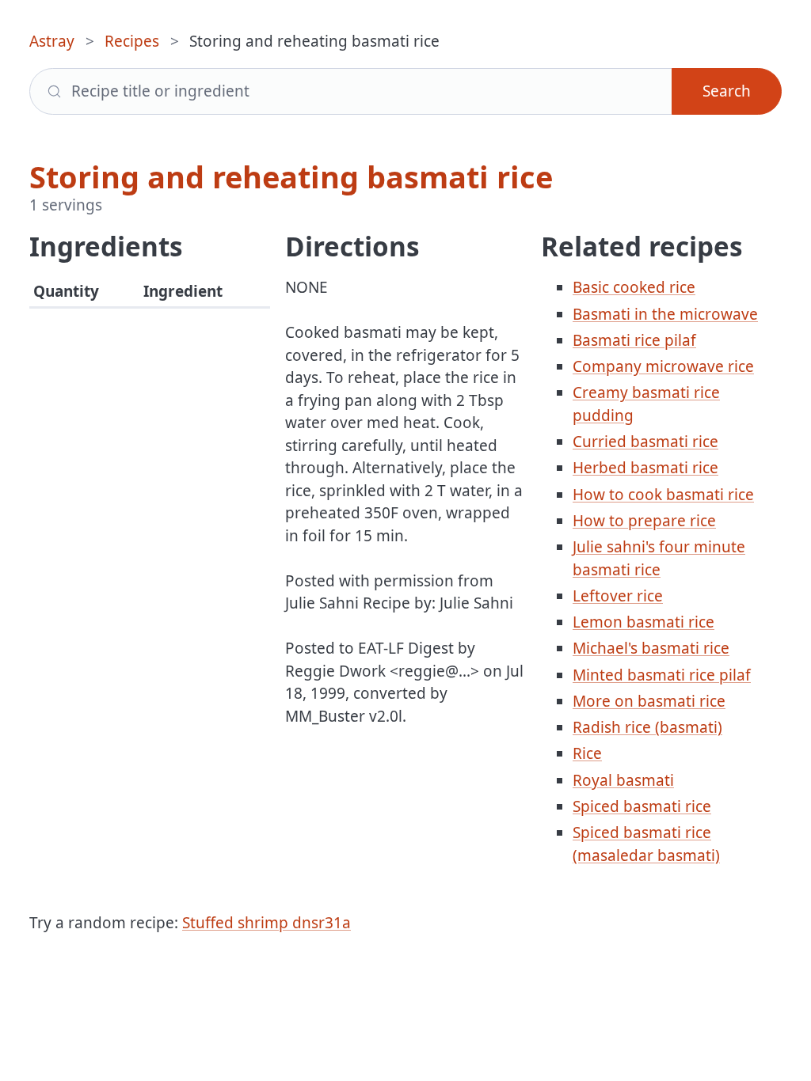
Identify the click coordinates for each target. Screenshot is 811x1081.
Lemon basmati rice (643, 622)
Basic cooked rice (634, 287)
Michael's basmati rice (651, 648)
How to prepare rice (644, 520)
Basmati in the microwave (665, 314)
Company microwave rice (663, 366)
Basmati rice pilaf (634, 340)
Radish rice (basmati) (647, 727)
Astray (51, 41)
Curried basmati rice (645, 441)
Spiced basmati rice (642, 806)
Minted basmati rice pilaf (662, 675)
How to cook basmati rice (663, 494)
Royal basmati (623, 780)
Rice (587, 753)
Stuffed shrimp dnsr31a (266, 922)
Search (726, 91)
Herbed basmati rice (645, 467)
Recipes (132, 41)
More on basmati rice (649, 701)
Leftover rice (618, 596)
